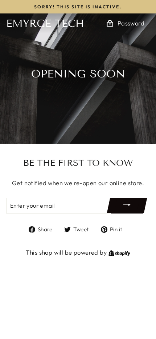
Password (131, 23)
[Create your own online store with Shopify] (119, 252)
